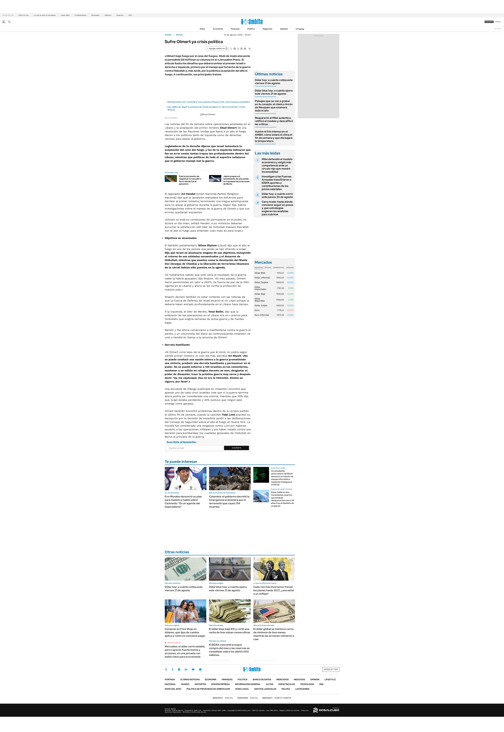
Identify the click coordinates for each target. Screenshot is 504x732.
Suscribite (236, 448)
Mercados (282, 679)
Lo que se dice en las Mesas (45, 15)
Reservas (120, 15)
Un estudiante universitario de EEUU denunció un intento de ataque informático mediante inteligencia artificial (282, 478)
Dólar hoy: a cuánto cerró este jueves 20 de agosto (277, 195)
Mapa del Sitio (173, 689)
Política (251, 28)
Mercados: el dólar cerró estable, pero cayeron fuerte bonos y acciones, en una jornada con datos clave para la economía (185, 651)
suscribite (489, 21)
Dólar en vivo (24, 15)
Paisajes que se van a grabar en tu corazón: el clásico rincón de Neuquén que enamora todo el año (274, 105)
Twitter (166, 669)
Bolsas (268, 267)
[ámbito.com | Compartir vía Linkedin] (241, 48)
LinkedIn (186, 669)
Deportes (200, 684)
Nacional (170, 684)
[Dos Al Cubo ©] (326, 710)
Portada (170, 679)
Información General (248, 684)
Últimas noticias (190, 679)
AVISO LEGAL (242, 689)
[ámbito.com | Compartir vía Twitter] (238, 48)
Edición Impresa (220, 684)
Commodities (278, 267)
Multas (286, 689)
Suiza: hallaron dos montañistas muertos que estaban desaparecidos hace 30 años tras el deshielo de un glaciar (282, 499)
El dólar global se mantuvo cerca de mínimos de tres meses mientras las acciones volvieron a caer (273, 634)
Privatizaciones (80, 15)
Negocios (267, 28)
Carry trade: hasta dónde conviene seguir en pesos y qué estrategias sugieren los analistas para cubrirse (277, 208)
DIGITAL (223, 698)
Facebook (172, 669)
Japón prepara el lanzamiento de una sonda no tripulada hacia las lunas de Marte (236, 180)
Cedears (290, 267)
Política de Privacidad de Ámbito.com (208, 689)
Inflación (108, 15)
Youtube (193, 669)
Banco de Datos (262, 679)
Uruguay (300, 28)
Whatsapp (200, 669)
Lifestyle (330, 679)
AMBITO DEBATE (276, 698)
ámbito (168, 35)
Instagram (179, 669)
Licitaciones (302, 689)
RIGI (130, 15)
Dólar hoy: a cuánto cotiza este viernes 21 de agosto (274, 81)
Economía (218, 28)
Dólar (202, 28)
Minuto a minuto (174, 642)
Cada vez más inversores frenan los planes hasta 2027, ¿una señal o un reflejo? (273, 590)
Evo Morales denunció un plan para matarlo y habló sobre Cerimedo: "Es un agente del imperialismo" (183, 501)
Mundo (179, 35)
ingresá (498, 21)
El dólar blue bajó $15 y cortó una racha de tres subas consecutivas (229, 630)
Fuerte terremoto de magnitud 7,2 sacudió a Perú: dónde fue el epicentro (190, 180)
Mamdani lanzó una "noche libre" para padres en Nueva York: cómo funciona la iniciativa (208, 102)
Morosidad (95, 15)
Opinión (284, 28)
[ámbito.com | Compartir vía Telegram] (245, 48)
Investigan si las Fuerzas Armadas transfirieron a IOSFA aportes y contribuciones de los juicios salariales (277, 183)
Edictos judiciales (265, 689)
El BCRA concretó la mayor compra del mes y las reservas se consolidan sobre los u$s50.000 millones (229, 650)
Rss (321, 684)
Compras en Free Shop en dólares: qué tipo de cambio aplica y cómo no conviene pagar (185, 632)
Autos (269, 684)
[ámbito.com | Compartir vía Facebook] (235, 48)
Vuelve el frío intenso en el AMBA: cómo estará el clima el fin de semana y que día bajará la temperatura (273, 136)
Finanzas (235, 28)
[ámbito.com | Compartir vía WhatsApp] (231, 48)
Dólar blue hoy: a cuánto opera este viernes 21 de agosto (274, 92)
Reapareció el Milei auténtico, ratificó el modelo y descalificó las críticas (274, 121)
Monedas (259, 267)
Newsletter (498, 28)
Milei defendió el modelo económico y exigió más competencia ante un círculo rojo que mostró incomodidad (277, 165)
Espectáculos (287, 684)
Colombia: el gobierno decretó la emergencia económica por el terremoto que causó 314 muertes (229, 501)
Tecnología (307, 684)
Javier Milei (65, 15)
